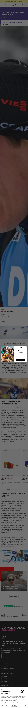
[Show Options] (24, 358)
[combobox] (20, 358)
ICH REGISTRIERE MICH (21, 359)
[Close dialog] (26, 346)
